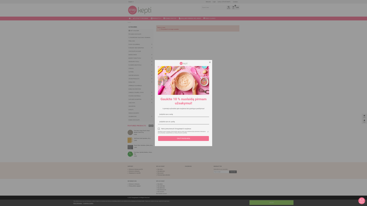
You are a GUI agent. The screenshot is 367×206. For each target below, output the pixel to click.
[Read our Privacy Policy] (208, 132)
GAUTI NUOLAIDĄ (183, 138)
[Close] (210, 62)
